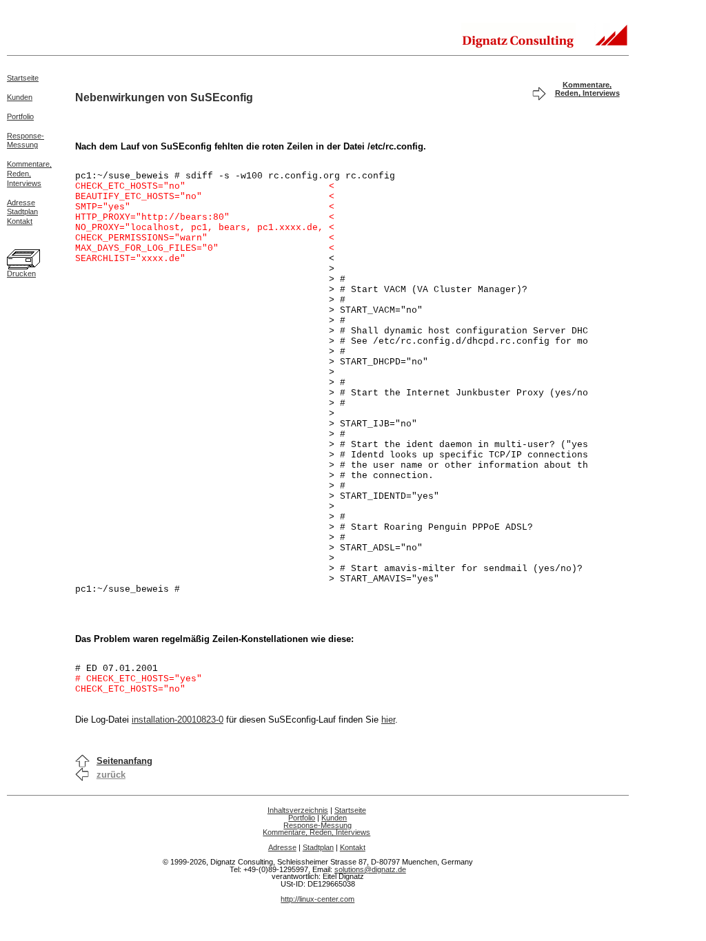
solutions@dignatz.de (370, 869)
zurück (111, 774)
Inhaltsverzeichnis (298, 810)
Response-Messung (25, 140)
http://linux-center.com (317, 899)
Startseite (23, 78)
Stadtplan (22, 211)
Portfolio (20, 116)
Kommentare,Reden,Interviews (29, 173)
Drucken (21, 273)
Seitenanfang (124, 761)
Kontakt (19, 221)
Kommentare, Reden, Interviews (587, 89)
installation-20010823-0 (177, 719)
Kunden (19, 97)
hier (388, 719)
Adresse (21, 202)
